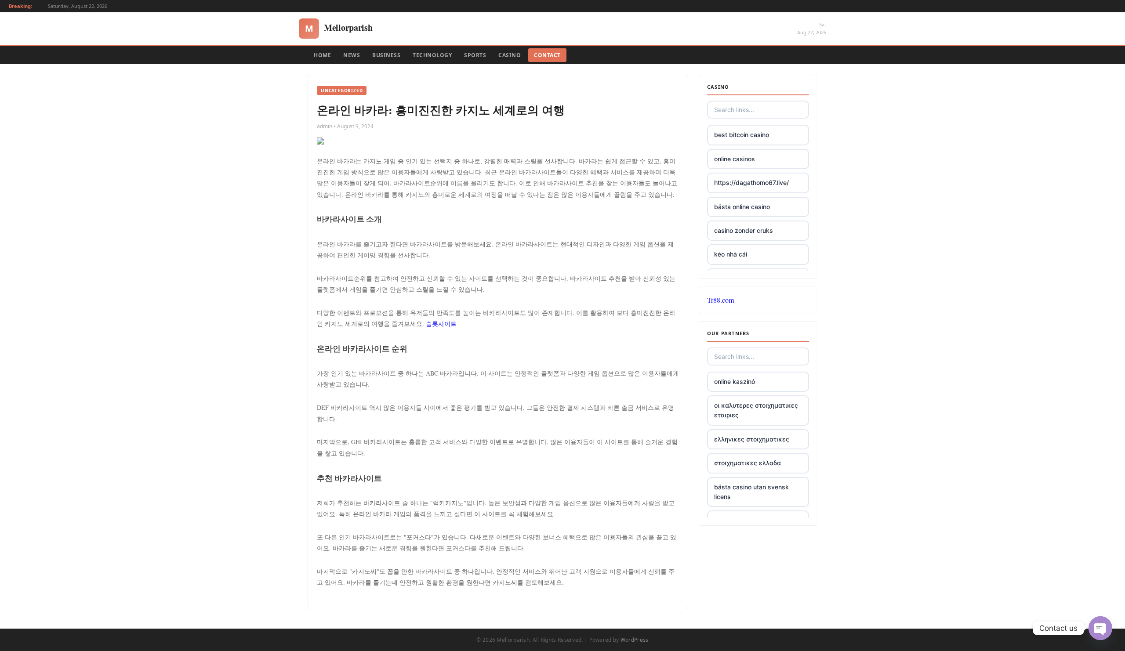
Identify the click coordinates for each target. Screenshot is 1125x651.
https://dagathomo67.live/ (751, 182)
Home (322, 55)
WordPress (635, 640)
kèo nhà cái (730, 254)
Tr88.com (720, 299)
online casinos (734, 159)
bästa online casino (742, 206)
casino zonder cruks (743, 230)
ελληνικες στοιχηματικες (751, 439)
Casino (509, 55)
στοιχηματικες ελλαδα (747, 463)
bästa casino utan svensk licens (751, 491)
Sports (475, 55)
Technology (432, 55)
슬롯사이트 (441, 323)
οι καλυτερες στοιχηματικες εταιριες (756, 410)
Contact (547, 55)
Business (386, 55)
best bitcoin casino (741, 134)
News (351, 55)
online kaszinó (734, 381)
